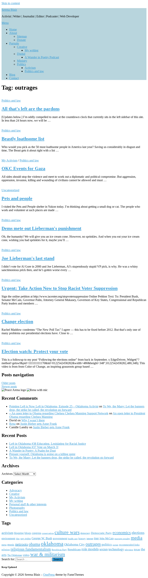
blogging (19, 533)
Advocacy (15, 490)
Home (13, 29)
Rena (12, 423)
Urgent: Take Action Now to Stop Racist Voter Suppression (60, 288)
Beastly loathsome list (23, 138)
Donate (21, 40)
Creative (22, 46)
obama (34, 544)
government (60, 538)
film (18, 538)
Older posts (8, 383)
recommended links (129, 544)
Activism (30, 67)
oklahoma (52, 544)
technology (116, 549)
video (26, 555)
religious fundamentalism (31, 549)
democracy (85, 533)
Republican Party (59, 549)
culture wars (67, 532)
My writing (31, 50)
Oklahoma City (74, 544)
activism (7, 533)
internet (90, 538)
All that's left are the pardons (31, 108)
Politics (21, 64)
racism (115, 545)
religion (6, 549)
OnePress (49, 574)
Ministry (22, 60)
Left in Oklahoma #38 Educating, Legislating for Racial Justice (47, 443)
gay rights (25, 538)
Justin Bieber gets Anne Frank (38, 423)
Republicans (74, 549)
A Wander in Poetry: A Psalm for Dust (32, 450)
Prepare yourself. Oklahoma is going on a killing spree (42, 454)
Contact (14, 78)
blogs (27, 533)
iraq (96, 538)
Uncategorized (10, 190)
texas (137, 549)
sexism (103, 549)
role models (90, 549)
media (136, 537)
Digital (21, 53)
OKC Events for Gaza (23, 168)
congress (36, 533)
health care (73, 539)
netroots (21, 544)
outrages (93, 544)
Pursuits (14, 43)
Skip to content (11, 3)
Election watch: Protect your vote (35, 351)
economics (122, 532)
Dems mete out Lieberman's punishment (41, 228)
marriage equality (122, 539)
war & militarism (47, 554)
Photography (17, 507)
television (129, 549)
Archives (7, 473)
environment (8, 538)
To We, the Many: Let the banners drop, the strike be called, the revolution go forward (61, 457)
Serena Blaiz (9, 9)
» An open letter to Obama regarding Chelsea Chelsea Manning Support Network (58, 413)
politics (107, 544)
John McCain (106, 538)
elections (138, 533)
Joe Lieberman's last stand (28, 258)
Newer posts (9, 386)
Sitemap (22, 36)
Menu (5, 23)
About (13, 33)
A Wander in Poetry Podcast (42, 57)
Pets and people (17, 198)
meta (4, 544)
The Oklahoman (14, 555)
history (82, 538)
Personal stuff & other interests (27, 504)
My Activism (9, 160)
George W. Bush (42, 538)
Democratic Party (101, 533)
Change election (17, 321)
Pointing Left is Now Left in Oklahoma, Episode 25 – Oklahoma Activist (53, 406)
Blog (12, 74)
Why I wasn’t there (33, 420)
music (10, 544)
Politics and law (34, 71)
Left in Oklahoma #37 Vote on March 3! (33, 447)
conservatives (48, 533)
